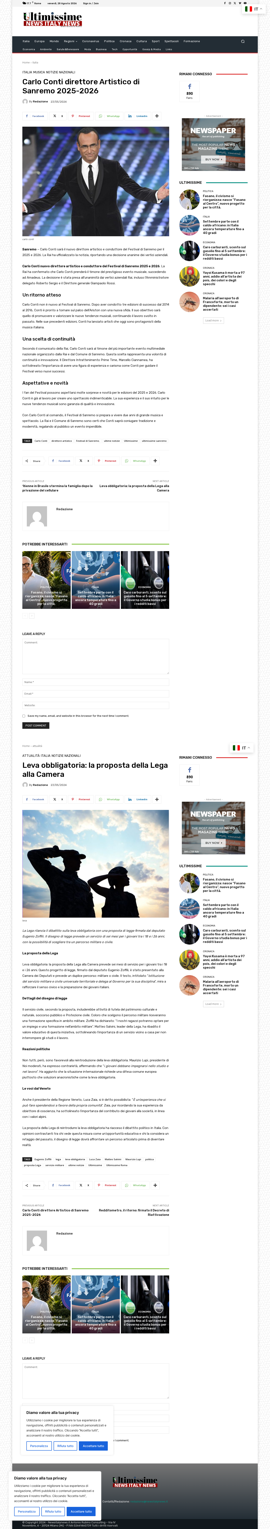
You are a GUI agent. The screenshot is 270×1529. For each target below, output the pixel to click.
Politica (45, 587)
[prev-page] (25, 616)
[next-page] (31, 616)
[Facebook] (224, 3)
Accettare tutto (81, 1511)
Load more (212, 320)
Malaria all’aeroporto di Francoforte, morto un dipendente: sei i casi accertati (221, 303)
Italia (35, 62)
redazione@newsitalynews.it (149, 1501)
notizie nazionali (60, 72)
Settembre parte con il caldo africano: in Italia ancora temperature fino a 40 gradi (95, 598)
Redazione (40, 101)
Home (26, 62)
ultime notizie (112, 440)
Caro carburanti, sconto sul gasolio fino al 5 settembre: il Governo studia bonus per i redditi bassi (145, 598)
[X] (235, 3)
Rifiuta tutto (53, 1511)
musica (39, 72)
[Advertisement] (170, 21)
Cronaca (208, 268)
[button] (243, 41)
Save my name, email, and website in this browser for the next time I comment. (78, 715)
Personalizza (27, 1511)
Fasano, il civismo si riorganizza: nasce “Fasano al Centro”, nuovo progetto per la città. (46, 598)
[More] (157, 116)
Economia (144, 587)
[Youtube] (245, 3)
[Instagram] (229, 3)
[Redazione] (25, 101)
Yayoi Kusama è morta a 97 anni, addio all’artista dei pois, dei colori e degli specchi (224, 278)
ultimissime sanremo (154, 440)
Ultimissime (131, 440)
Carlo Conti (41, 440)
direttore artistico (61, 440)
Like (189, 84)
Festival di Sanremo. (88, 440)
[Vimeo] (240, 3)
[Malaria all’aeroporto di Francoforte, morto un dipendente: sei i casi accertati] (189, 302)
